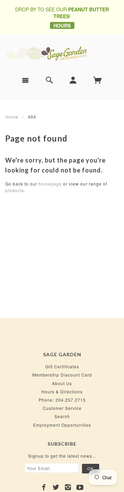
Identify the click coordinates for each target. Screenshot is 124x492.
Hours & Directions (62, 391)
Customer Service (62, 408)
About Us (62, 383)
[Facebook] (44, 487)
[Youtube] (80, 487)
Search (62, 416)
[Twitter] (56, 487)
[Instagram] (68, 487)
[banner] (62, 52)
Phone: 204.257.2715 (62, 400)
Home (12, 117)
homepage (50, 184)
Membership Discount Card (62, 375)
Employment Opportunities (62, 425)
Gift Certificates (62, 366)
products (14, 190)
